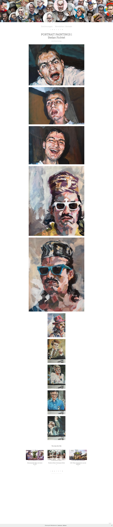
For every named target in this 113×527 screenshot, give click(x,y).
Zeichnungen (47, 26)
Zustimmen (60, 525)
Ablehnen (64, 525)
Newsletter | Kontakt (63, 26)
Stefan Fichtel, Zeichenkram (58, 473)
